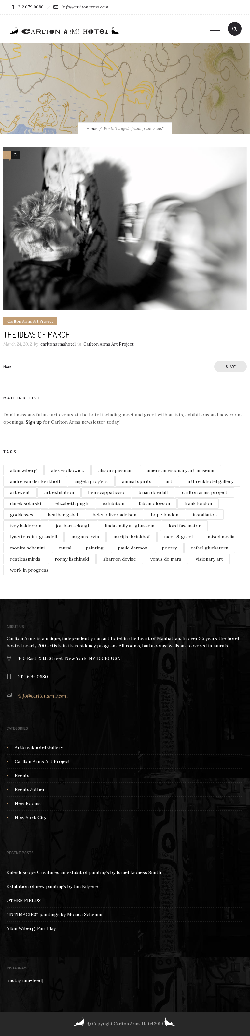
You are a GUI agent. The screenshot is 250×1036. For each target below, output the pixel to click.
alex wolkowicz (67, 470)
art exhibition (59, 492)
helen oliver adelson (114, 515)
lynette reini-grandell (33, 537)
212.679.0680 (31, 7)
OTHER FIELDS (24, 900)
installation (205, 515)
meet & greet (178, 537)
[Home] (64, 35)
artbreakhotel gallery (210, 481)
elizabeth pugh (71, 503)
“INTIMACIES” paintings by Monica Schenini (54, 914)
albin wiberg (23, 470)
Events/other (30, 789)
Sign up (34, 422)
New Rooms (28, 803)
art (169, 481)
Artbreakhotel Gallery (39, 747)
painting (95, 548)
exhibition (113, 503)
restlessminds (25, 559)
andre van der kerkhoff (35, 481)
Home (91, 128)
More (7, 366)
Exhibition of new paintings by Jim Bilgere (52, 886)
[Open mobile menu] (216, 28)
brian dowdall (153, 492)
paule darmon (132, 548)
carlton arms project (204, 492)
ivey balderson (25, 526)
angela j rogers (91, 481)
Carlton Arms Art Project (42, 761)
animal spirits (136, 481)
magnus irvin (85, 537)
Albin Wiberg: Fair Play (31, 928)
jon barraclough (73, 526)
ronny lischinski (72, 559)
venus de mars (165, 559)
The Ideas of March (36, 334)
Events (22, 775)
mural (65, 548)
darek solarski (25, 503)
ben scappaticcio (106, 492)
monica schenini (27, 548)
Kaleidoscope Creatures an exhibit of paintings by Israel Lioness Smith (84, 872)
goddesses (21, 515)
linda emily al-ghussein (129, 526)
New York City (30, 817)
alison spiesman (115, 470)
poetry (169, 548)
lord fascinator (185, 526)
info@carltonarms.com (85, 7)
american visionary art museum (180, 470)
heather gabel (63, 515)
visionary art (209, 559)
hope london (164, 515)
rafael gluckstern (209, 548)
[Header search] (234, 29)
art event (20, 492)
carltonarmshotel (58, 344)
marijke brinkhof (131, 537)
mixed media (221, 537)
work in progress (29, 570)
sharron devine (119, 559)
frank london (198, 503)
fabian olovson (154, 503)
